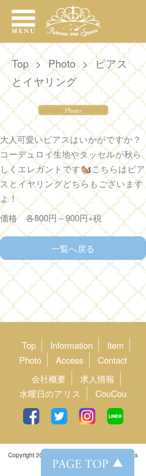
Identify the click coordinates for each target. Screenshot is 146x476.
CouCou (111, 393)
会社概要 (49, 378)
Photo (62, 63)
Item (115, 345)
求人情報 (97, 378)
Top (20, 63)
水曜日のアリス (50, 393)
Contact (112, 359)
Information (71, 345)
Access (69, 359)
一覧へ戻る (73, 248)
